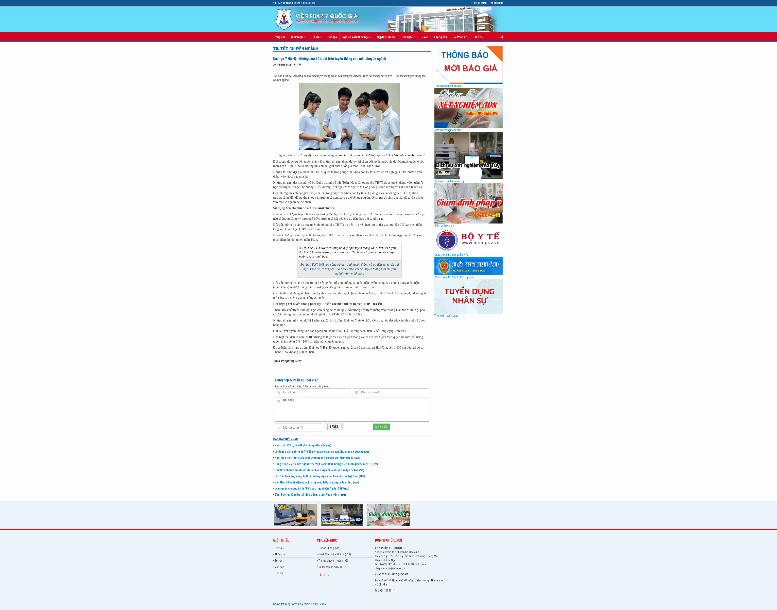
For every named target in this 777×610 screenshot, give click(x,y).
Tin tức (315, 37)
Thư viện (406, 37)
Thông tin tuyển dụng (446, 315)
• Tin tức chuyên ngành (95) (332, 560)
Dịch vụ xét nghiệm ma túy (449, 181)
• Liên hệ (278, 573)
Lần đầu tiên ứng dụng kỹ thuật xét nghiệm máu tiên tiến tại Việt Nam (316, 476)
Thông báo (440, 37)
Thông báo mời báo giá (447, 85)
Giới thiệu (297, 37)
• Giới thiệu (279, 548)
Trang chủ (279, 37)
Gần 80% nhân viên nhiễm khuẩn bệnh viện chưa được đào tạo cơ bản (317, 470)
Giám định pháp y (444, 225)
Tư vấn (424, 37)
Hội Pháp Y (458, 37)
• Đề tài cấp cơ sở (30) (329, 566)
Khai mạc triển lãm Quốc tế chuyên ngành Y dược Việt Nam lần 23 (314, 457)
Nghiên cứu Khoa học (355, 37)
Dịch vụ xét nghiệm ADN (448, 130)
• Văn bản (278, 566)
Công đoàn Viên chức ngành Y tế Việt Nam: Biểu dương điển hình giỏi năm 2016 (323, 464)
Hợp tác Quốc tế (386, 37)
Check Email (480, 3)
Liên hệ (478, 37)
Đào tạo (332, 37)
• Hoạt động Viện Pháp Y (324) (334, 554)
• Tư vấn (277, 560)
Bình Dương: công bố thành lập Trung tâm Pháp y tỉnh (307, 494)
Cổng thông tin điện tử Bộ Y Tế (451, 254)
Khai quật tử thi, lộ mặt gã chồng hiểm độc (300, 445)
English (498, 3)
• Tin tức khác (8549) (328, 548)
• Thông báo (280, 554)
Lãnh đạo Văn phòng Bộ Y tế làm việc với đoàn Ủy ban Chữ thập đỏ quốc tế (319, 451)
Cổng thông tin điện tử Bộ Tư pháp (453, 277)
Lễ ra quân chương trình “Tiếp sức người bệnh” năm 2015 (309, 488)
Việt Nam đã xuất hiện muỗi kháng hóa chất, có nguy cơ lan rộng (313, 482)
